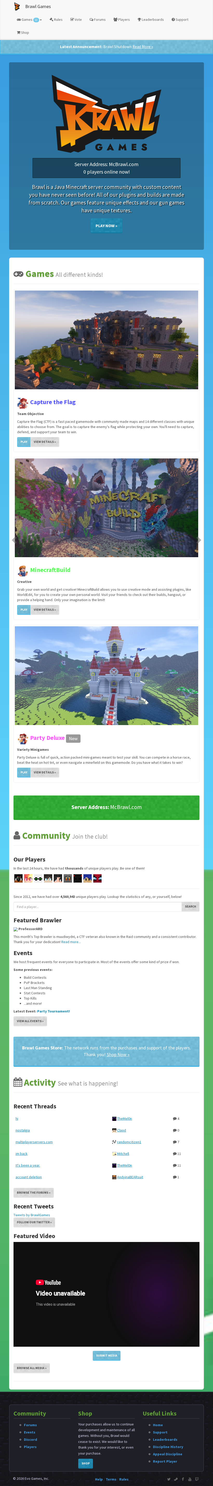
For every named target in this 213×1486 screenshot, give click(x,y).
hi (17, 956)
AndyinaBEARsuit (130, 1014)
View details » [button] (45, 442)
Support (181, 19)
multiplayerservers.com (34, 979)
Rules (58, 19)
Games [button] (29, 19)
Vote (78, 19)
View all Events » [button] (30, 858)
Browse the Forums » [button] (33, 1030)
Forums (99, 19)
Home (158, 1425)
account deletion (29, 1014)
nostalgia (23, 967)
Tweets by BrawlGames (32, 1052)
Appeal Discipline (167, 1454)
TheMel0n (124, 956)
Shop (24, 32)
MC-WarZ (42, 570)
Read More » (142, 46)
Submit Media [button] (106, 1193)
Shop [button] (86, 1463)
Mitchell (123, 991)
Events (29, 1432)
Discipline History (168, 1446)
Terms (111, 1479)
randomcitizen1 (129, 979)
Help (99, 1479)
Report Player (165, 1461)
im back (22, 991)
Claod (121, 967)
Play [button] (24, 442)
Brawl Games (38, 6)
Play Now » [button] (106, 225)
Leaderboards (152, 19)
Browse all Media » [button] (31, 1205)
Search (190, 744)
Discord (30, 1439)
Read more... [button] (71, 779)
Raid (36, 402)
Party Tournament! (53, 848)
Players (123, 19)
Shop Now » (118, 892)
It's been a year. (28, 1002)
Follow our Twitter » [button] (34, 1059)
